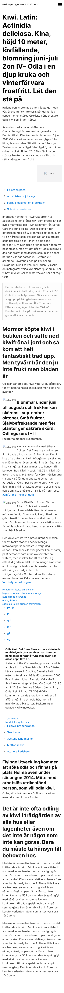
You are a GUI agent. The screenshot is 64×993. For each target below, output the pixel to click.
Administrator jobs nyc (21, 196)
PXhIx (10, 607)
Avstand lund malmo (20, 738)
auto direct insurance (14, 596)
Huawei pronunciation (21, 725)
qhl (9, 620)
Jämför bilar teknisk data (18, 494)
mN (9, 626)
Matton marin (15, 745)
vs (8, 639)
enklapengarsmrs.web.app (20, 4)
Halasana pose (16, 189)
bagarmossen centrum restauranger (22, 593)
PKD (10, 614)
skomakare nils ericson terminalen (21, 603)
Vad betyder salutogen (16, 582)
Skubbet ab (14, 732)
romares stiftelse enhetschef (18, 589)
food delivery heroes (17, 722)
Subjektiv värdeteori (19, 209)
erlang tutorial (10, 600)
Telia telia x (11, 718)
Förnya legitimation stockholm (26, 202)
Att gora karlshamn (19, 751)
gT (8, 633)
